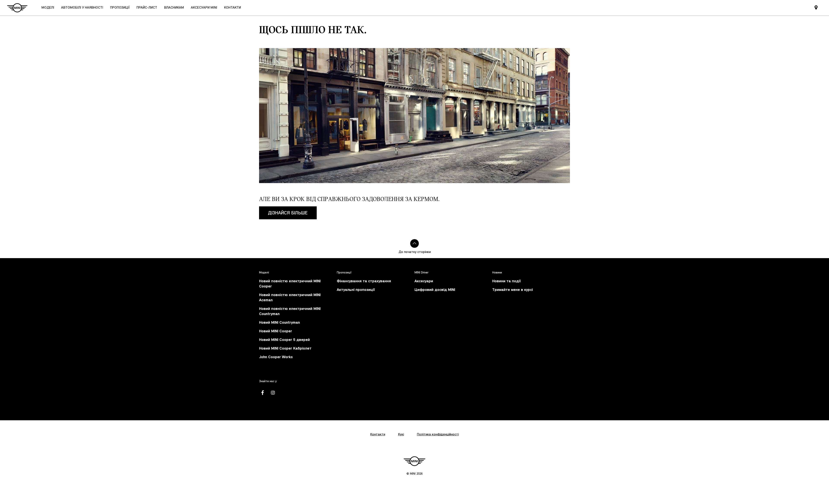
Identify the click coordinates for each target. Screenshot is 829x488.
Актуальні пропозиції (356, 290)
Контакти (377, 434)
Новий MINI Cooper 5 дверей (284, 340)
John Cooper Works (276, 357)
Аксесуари (423, 281)
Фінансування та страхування (364, 281)
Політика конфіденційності (438, 434)
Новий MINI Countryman (279, 323)
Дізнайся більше (288, 213)
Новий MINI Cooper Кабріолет (285, 349)
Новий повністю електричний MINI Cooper (290, 284)
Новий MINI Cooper (275, 331)
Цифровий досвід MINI (434, 290)
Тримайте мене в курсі (512, 290)
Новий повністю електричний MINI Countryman (290, 311)
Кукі (401, 434)
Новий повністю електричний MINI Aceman (290, 297)
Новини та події (506, 281)
